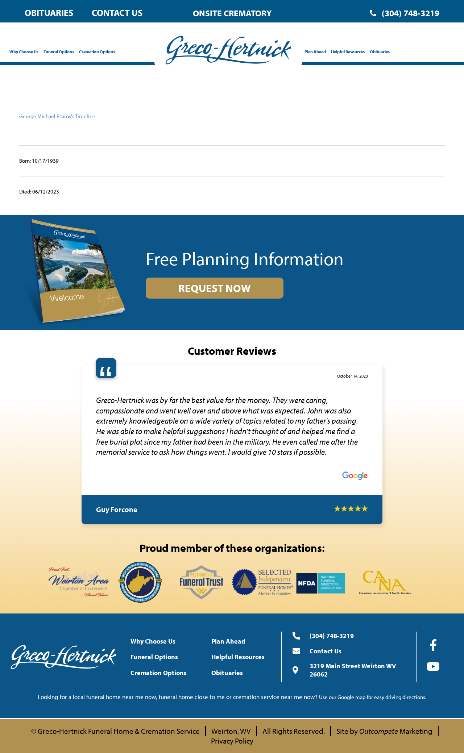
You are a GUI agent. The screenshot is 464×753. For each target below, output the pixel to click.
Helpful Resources (348, 51)
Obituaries (49, 12)
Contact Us (117, 12)
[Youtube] (433, 647)
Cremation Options (97, 51)
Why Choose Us (23, 51)
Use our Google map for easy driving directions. (372, 677)
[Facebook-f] (433, 626)
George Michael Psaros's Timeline (57, 116)
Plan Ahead (315, 51)
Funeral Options (59, 51)
